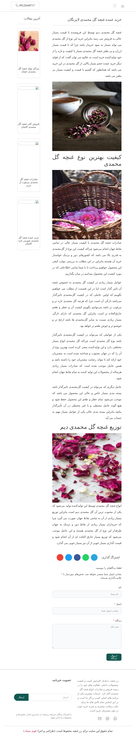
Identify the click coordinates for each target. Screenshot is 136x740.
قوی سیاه (30, 730)
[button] (115, 6)
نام (119, 587)
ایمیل (118, 604)
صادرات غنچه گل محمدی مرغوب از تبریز (28, 182)
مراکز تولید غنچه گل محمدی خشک (28, 70)
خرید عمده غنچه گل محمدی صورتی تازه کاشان (28, 240)
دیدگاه (118, 620)
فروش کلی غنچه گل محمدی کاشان (28, 125)
